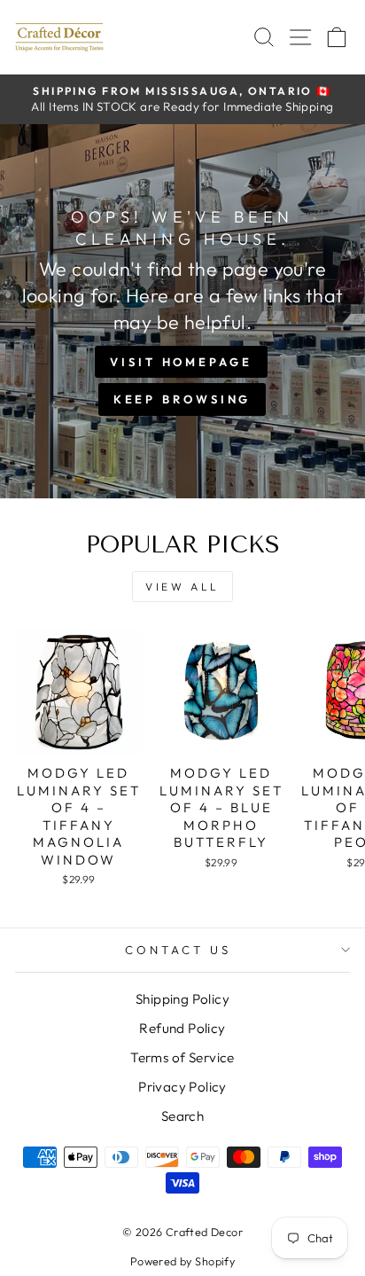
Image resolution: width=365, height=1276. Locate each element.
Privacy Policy (182, 1086)
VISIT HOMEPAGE (181, 362)
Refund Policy (182, 1028)
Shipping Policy (182, 998)
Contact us (178, 950)
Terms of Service (182, 1057)
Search (182, 1116)
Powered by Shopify (182, 1261)
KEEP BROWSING (182, 399)
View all (182, 586)
